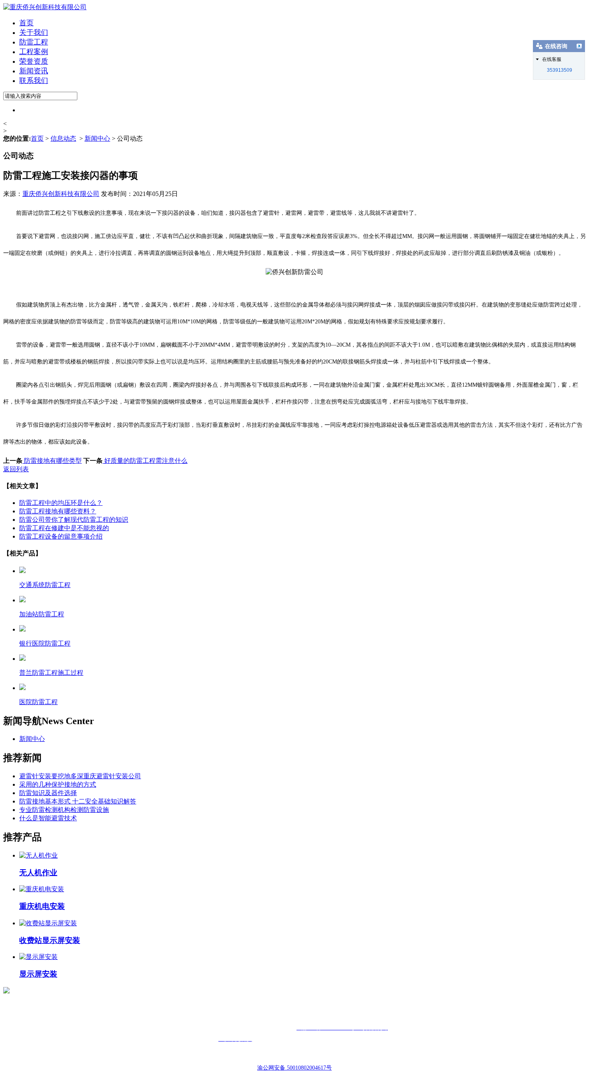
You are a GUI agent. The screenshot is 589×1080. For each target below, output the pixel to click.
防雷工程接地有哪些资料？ (57, 511)
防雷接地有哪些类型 (52, 460)
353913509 (559, 70)
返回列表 (16, 469)
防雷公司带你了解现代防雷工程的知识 (73, 519)
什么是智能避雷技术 (48, 818)
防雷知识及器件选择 (48, 792)
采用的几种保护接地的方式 (57, 784)
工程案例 (33, 52)
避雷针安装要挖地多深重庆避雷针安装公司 (80, 776)
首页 (26, 23)
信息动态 (63, 138)
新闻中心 (97, 138)
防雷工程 (33, 42)
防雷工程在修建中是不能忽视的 (64, 528)
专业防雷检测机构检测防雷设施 (64, 809)
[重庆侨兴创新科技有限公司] (45, 7)
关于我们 (33, 32)
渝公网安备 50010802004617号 (294, 1068)
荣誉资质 (33, 61)
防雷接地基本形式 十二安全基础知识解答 (77, 801)
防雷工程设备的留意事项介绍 (61, 536)
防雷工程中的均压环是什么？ (61, 502)
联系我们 (33, 81)
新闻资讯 (33, 71)
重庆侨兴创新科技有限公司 (60, 193)
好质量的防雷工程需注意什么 (145, 460)
